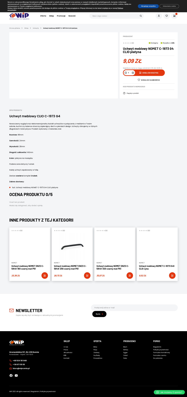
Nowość (72, 16)
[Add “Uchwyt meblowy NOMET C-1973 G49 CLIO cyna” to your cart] (172, 275)
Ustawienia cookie (169, 6)
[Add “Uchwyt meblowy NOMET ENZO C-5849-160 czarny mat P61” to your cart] (44, 275)
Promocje (61, 16)
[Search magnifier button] (140, 16)
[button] (169, 392)
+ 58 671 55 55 (19, 364)
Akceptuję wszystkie (148, 6)
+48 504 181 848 (20, 360)
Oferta (43, 16)
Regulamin (35, 391)
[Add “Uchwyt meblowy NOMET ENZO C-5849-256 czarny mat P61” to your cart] (87, 275)
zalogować (22, 205)
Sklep (51, 16)
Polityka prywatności (48, 391)
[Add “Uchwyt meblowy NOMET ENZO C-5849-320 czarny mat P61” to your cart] (130, 275)
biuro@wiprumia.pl (21, 368)
